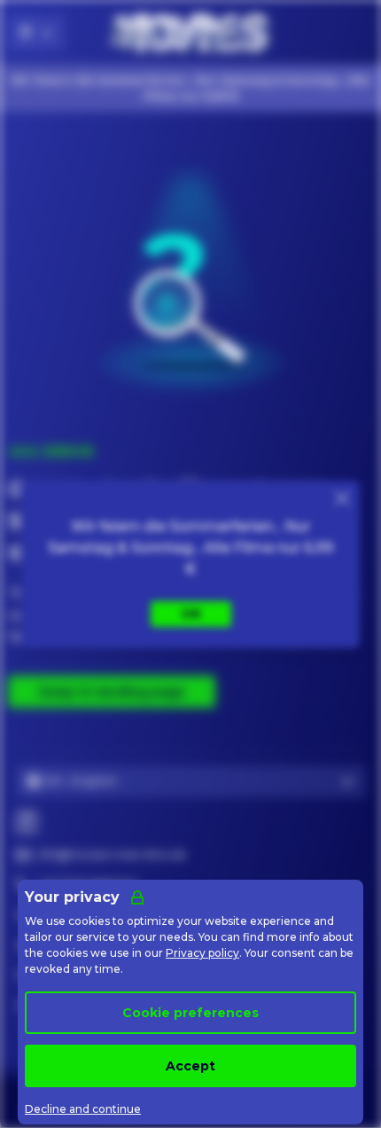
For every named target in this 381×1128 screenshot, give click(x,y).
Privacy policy (202, 953)
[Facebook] (26, 822)
